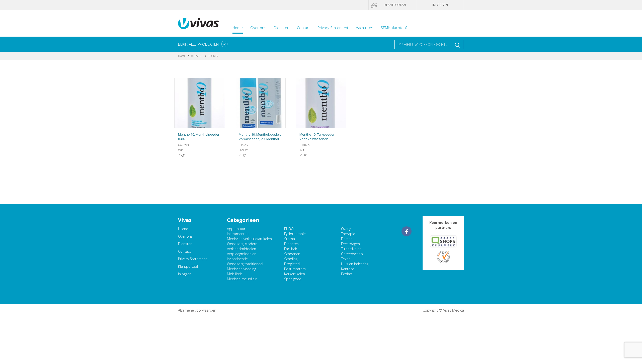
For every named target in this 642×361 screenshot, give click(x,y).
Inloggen (440, 5)
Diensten (281, 27)
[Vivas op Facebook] (407, 231)
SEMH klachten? (394, 27)
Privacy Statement (332, 27)
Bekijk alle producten (198, 44)
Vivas (198, 23)
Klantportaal (395, 5)
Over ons (258, 27)
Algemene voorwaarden (197, 310)
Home (237, 27)
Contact (303, 27)
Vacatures (364, 27)
